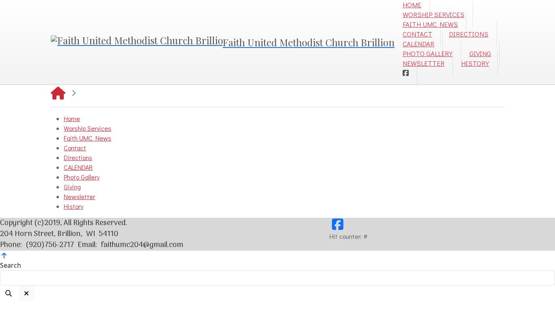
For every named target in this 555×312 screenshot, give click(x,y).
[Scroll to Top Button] (4, 255)
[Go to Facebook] (406, 73)
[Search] (8, 293)
